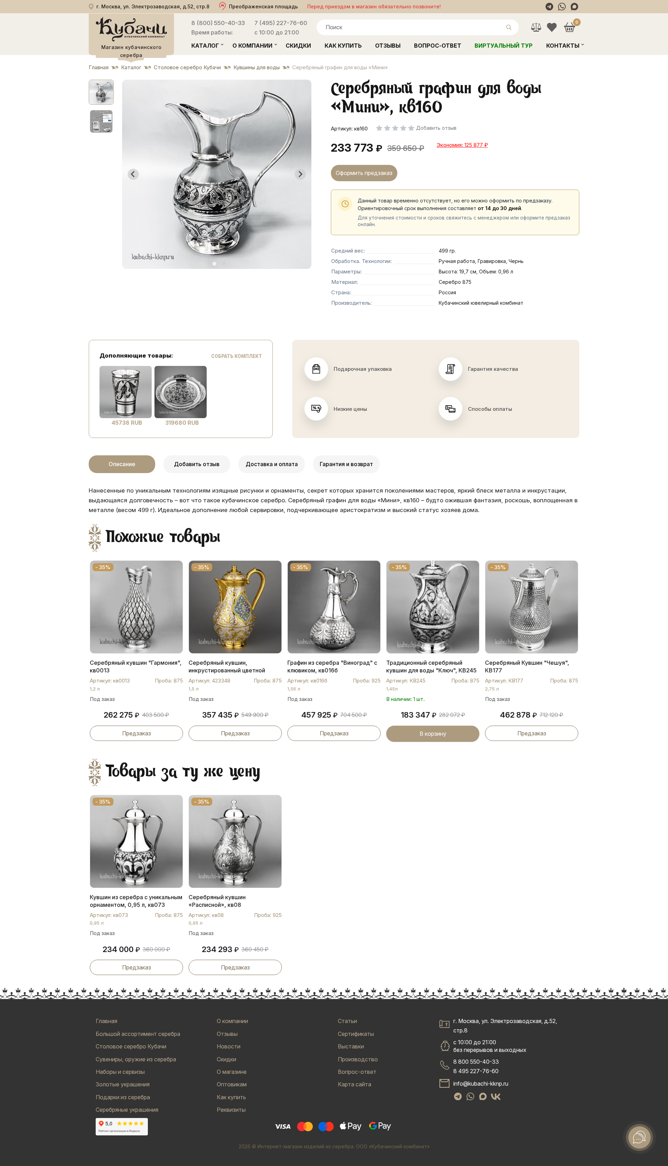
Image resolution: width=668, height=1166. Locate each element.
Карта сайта (354, 1084)
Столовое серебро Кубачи (131, 1046)
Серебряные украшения (127, 1109)
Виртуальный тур (504, 45)
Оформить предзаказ (364, 172)
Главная (106, 1020)
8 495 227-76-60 (476, 1071)
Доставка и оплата (272, 464)
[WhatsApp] (562, 6)
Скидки (298, 45)
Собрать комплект (236, 356)
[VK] (496, 1096)
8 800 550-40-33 (476, 1061)
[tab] (214, 263)
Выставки (351, 1046)
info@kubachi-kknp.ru (480, 1083)
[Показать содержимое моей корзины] (569, 27)
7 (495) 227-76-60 (280, 22)
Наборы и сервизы (120, 1071)
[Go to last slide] (133, 174)
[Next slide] (300, 174)
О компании (252, 45)
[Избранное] (551, 27)
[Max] (574, 6)
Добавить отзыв (197, 464)
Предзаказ (136, 733)
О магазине (232, 1071)
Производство (358, 1059)
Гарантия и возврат (346, 464)
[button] (101, 92)
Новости (228, 1046)
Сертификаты (356, 1033)
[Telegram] (549, 6)
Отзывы (387, 45)
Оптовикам (232, 1084)
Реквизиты (231, 1109)
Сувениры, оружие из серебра (136, 1059)
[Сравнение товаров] (536, 27)
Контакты (562, 45)
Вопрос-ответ (437, 45)
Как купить (343, 45)
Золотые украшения (123, 1084)
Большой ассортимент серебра (138, 1033)
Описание (122, 464)
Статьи (347, 1020)
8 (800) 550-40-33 (218, 22)
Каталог (205, 45)
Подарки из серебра (123, 1097)
